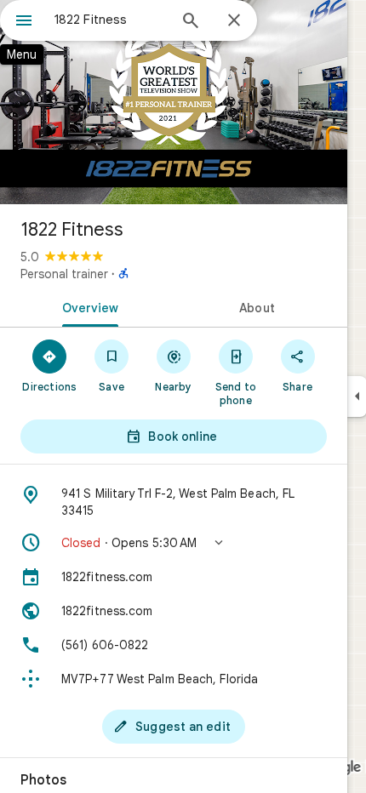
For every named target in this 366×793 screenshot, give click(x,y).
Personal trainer (64, 274)
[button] (173, 543)
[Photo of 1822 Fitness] (173, 102)
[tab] (86, 306)
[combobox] (110, 19)
